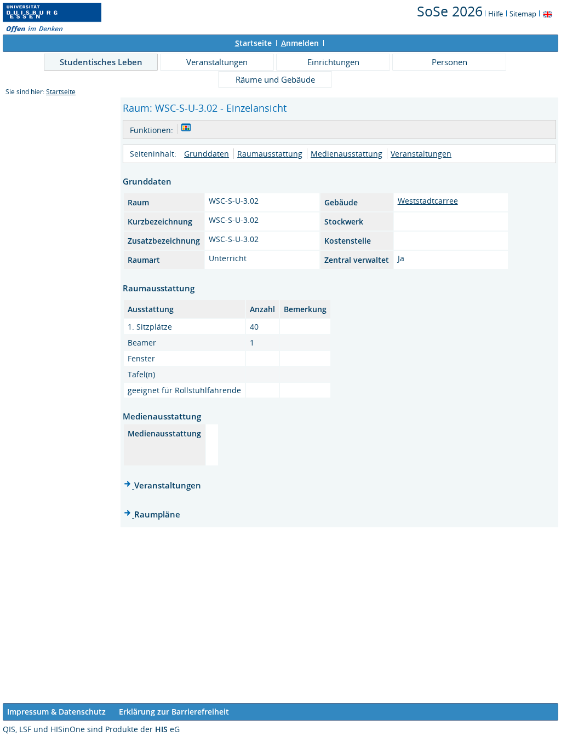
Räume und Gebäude (275, 79)
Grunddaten (206, 153)
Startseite (61, 92)
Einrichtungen (333, 61)
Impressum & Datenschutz (56, 711)
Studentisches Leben (101, 61)
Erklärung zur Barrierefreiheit (174, 711)
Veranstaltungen (217, 61)
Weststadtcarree (428, 200)
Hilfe (495, 14)
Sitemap (523, 14)
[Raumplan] (186, 129)
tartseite (253, 43)
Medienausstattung (346, 153)
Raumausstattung (269, 153)
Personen (449, 61)
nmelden (300, 43)
